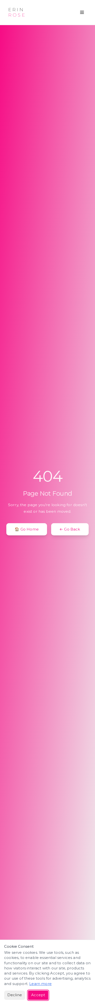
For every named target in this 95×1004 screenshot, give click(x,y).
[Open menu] (82, 12)
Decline (14, 995)
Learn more (40, 984)
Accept (38, 995)
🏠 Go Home (27, 529)
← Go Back (69, 529)
